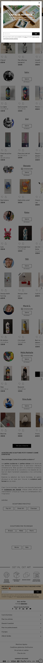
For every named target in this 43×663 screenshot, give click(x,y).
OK (36, 34)
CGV (25, 37)
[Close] (39, 3)
